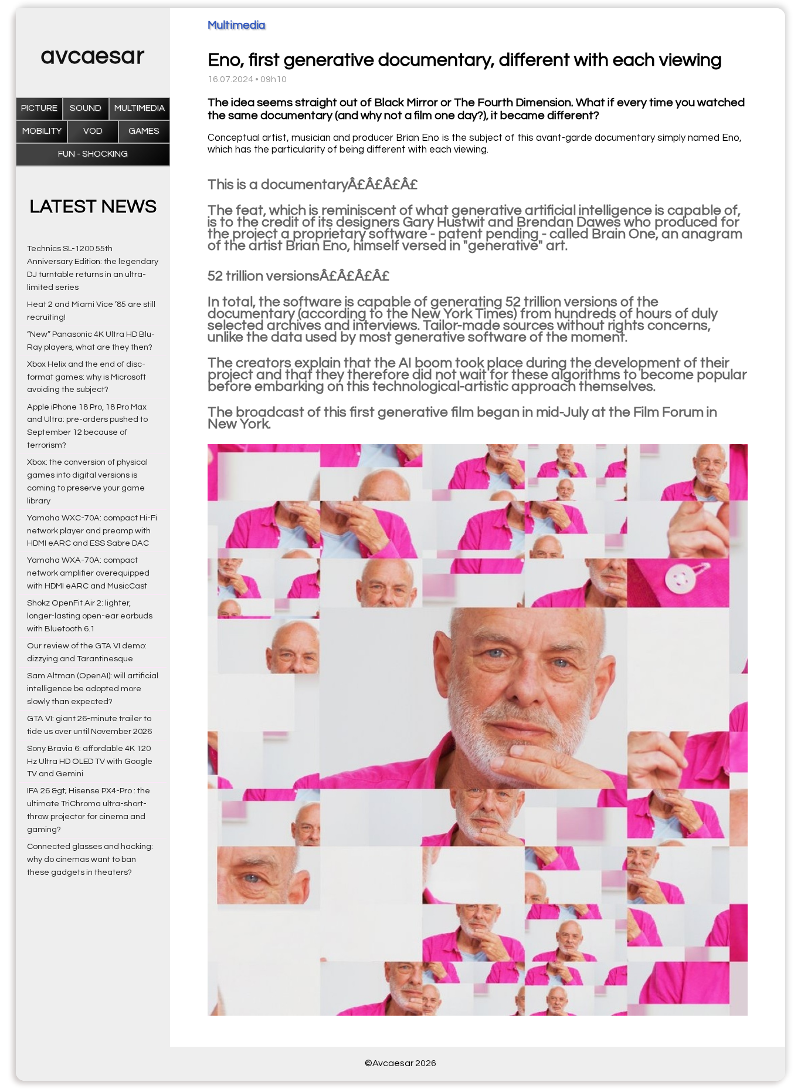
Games (143, 131)
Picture (39, 108)
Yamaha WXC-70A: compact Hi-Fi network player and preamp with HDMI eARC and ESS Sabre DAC (92, 530)
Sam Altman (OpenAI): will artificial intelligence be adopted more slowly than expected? (92, 688)
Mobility (42, 131)
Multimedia (139, 108)
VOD (93, 131)
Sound (85, 108)
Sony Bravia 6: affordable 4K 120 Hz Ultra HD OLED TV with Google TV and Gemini (89, 761)
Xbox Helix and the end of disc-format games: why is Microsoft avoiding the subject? (86, 377)
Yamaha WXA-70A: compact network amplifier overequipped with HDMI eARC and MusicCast (88, 573)
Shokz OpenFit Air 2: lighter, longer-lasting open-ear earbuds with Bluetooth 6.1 (89, 615)
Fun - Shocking (93, 154)
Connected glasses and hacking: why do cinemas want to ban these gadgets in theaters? (90, 859)
